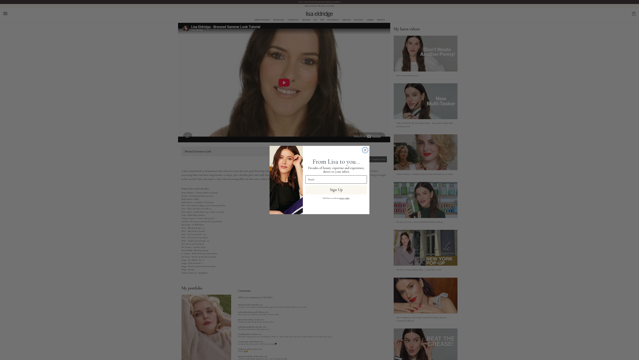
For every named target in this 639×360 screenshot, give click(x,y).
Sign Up (336, 189)
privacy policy (344, 198)
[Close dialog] (365, 150)
